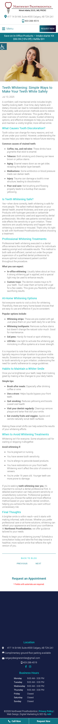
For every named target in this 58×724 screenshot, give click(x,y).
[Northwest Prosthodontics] (29, 7)
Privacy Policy (46, 711)
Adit (49, 714)
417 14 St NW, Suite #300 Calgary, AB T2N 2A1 (30, 16)
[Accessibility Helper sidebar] (3, 46)
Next (38, 563)
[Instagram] (30, 666)
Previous (22, 563)
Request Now (47, 28)
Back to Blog (29, 558)
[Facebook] (26, 666)
